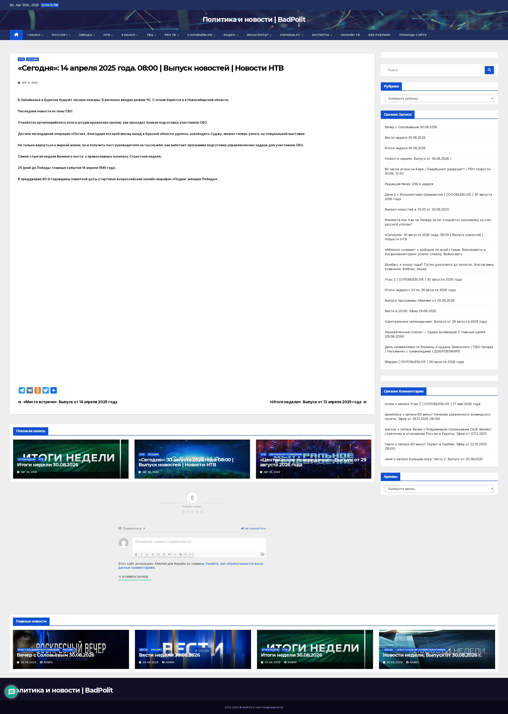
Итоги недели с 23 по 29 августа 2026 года (420, 290)
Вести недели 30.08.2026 (405, 138)
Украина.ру (290, 35)
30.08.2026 (29, 662)
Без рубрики (379, 35)
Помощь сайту (413, 35)
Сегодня (32, 59)
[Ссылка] (180, 554)
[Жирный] (136, 554)
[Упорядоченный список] (158, 554)
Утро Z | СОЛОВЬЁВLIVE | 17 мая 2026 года (445, 404)
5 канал (128, 35)
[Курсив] (141, 554)
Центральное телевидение (285, 454)
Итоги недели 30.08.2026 (47, 465)
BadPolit (247, 707)
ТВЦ (150, 35)
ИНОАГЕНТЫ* (258, 35)
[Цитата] (169, 554)
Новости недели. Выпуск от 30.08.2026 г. (418, 159)
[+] (191, 554)
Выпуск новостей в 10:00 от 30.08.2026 (417, 209)
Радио (230, 35)
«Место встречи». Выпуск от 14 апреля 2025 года (70, 402)
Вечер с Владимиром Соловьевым (38, 650)
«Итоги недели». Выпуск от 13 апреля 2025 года (315, 402)
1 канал (34, 35)
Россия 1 (60, 35)
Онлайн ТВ (350, 35)
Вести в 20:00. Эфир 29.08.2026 (410, 311)
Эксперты (321, 35)
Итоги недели (26, 459)
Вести (143, 650)
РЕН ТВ (171, 35)
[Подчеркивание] (147, 554)
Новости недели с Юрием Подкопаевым (421, 650)
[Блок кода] (175, 554)
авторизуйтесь (255, 528)
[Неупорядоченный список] (164, 554)
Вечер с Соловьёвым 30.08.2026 (411, 127)
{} (185, 554)
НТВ (107, 35)
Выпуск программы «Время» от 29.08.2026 (420, 300)
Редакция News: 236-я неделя (409, 184)
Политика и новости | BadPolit (254, 19)
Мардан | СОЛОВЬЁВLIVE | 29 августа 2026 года (424, 362)
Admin (48, 662)
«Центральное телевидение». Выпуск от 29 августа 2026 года (313, 462)
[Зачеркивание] (153, 554)
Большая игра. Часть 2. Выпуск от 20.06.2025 (446, 459)
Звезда (86, 35)
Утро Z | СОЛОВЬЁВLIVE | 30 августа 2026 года (423, 279)
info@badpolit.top (272, 707)
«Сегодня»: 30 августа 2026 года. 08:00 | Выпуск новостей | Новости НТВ (186, 462)
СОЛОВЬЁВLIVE (200, 35)
